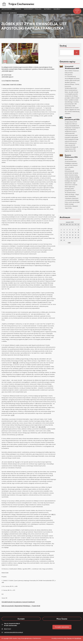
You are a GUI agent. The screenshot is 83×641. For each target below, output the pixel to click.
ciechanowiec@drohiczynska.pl (13, 632)
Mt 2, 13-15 (42, 427)
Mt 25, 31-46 (20, 267)
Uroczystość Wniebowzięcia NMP (72, 67)
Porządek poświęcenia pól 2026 (72, 118)
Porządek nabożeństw (62, 627)
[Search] (76, 52)
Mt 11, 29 (15, 363)
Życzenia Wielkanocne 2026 (71, 156)
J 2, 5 (12, 415)
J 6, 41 (8, 139)
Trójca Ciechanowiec (21, 4)
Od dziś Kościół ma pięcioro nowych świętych (18, 602)
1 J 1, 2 (17, 462)
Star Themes (68, 638)
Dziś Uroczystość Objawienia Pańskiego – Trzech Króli (21, 606)
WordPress (78, 638)
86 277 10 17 (7, 629)
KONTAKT (77, 11)
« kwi (69, 242)
